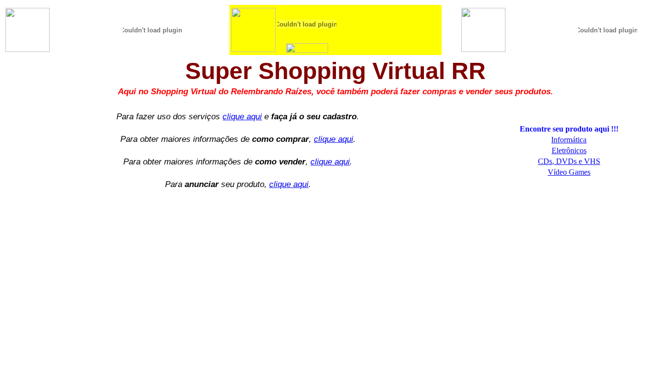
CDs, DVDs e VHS (569, 161)
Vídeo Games (569, 172)
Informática (569, 139)
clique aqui (242, 116)
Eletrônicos (569, 150)
